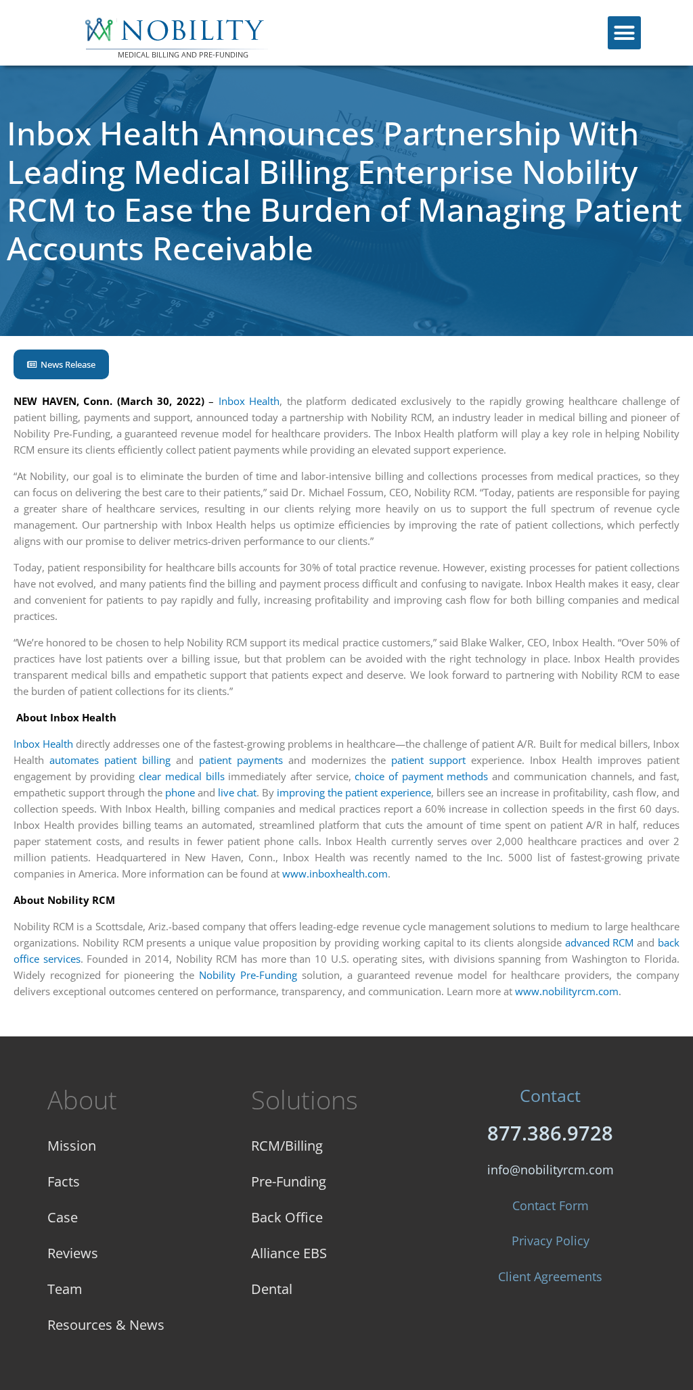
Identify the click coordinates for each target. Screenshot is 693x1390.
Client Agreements (550, 1276)
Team (65, 1289)
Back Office (287, 1217)
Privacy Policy (550, 1240)
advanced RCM (599, 942)
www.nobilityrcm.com (567, 991)
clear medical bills (181, 776)
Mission (71, 1145)
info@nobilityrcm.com (550, 1169)
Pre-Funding (288, 1181)
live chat (237, 792)
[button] (625, 33)
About (82, 1099)
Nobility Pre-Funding (248, 975)
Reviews (72, 1253)
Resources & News (105, 1325)
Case (62, 1217)
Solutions (304, 1099)
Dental (271, 1289)
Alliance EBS (289, 1253)
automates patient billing (110, 760)
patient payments (241, 760)
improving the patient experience (354, 792)
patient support (428, 760)
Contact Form (550, 1205)
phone (180, 792)
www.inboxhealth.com (335, 873)
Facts (63, 1181)
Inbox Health (249, 401)
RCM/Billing (287, 1145)
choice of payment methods (421, 776)
